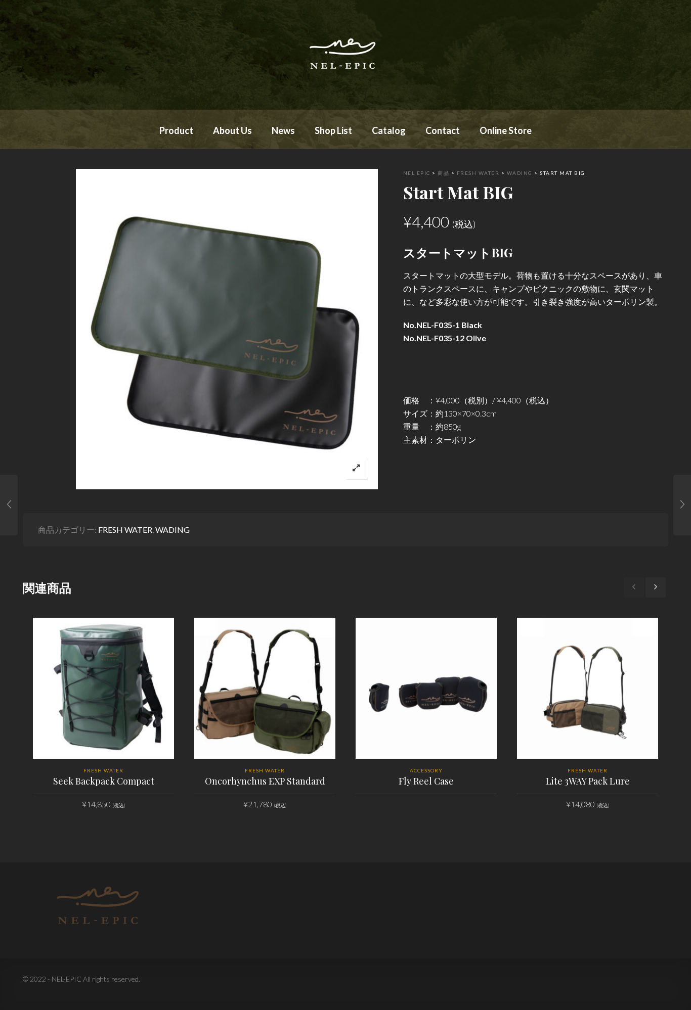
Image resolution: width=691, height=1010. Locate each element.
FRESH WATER (125, 529)
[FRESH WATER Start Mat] (9, 505)
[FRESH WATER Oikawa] (682, 505)
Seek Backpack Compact (103, 781)
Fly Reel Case (426, 781)
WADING (172, 529)
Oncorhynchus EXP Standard (265, 781)
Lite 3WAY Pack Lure (588, 781)
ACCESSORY (426, 770)
